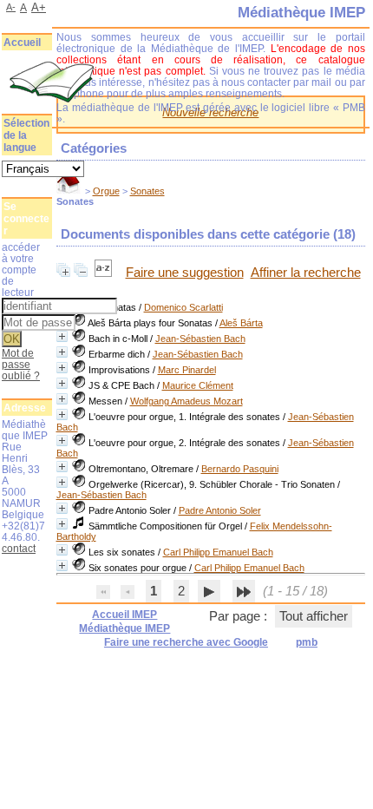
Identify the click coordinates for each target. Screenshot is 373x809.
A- (11, 7)
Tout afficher (313, 616)
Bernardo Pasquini (239, 469)
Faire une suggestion (185, 273)
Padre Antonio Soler (220, 510)
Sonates (147, 191)
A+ (38, 7)
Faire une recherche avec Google (186, 642)
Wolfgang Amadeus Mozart (186, 401)
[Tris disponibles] (105, 273)
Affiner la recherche (306, 273)
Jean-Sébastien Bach (200, 338)
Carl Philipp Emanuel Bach (218, 552)
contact (19, 548)
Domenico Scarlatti (183, 307)
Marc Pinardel (187, 370)
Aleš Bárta (241, 323)
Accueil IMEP (124, 614)
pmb (306, 642)
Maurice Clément (197, 385)
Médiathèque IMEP (124, 628)
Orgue (106, 191)
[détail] (62, 336)
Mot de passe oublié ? (21, 364)
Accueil (22, 42)
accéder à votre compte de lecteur (21, 269)
